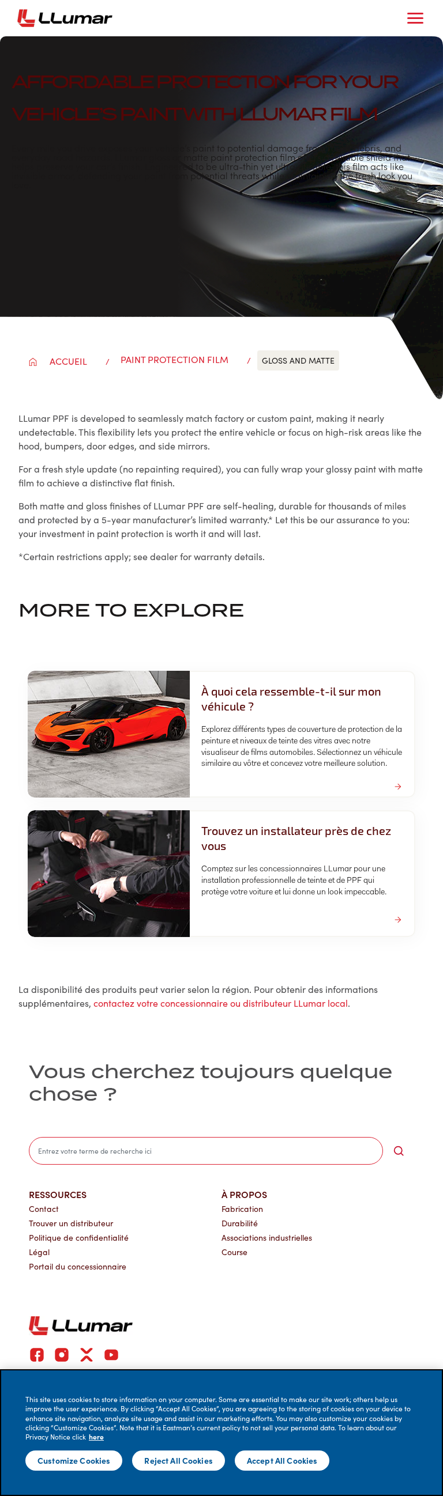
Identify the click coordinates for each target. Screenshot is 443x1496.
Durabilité (240, 1223)
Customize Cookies (73, 1460)
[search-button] (398, 1151)
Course (234, 1251)
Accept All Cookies (282, 1460)
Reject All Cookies (178, 1460)
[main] (221, 1432)
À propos (244, 1194)
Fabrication (242, 1208)
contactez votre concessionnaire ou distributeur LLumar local (220, 1003)
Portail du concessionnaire (77, 1266)
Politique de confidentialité (79, 1237)
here (96, 1436)
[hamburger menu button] (415, 18)
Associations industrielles (267, 1237)
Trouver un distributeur (71, 1223)
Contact (44, 1208)
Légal (39, 1251)
